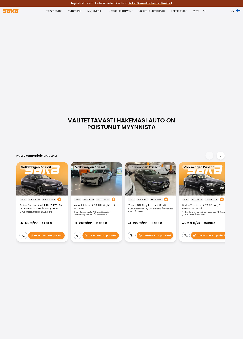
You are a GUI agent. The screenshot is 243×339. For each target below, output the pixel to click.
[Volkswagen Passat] (42, 202)
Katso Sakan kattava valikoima (149, 3)
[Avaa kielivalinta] (238, 10)
